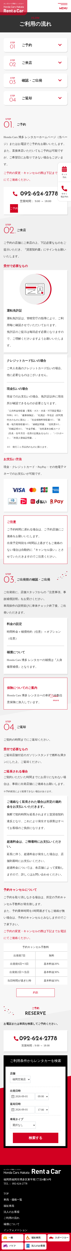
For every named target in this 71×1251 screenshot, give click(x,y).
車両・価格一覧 (13, 1199)
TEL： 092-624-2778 (15, 1183)
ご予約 (14, 208)
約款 (35, 992)
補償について (12, 1224)
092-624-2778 (38, 194)
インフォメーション (15, 1230)
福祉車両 (9, 1205)
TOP (6, 1193)
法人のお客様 (12, 1212)
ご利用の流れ (12, 1218)
